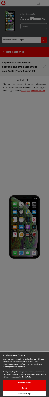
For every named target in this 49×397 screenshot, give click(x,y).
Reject (24, 388)
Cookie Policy (26, 377)
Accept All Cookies (24, 382)
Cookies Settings (24, 394)
